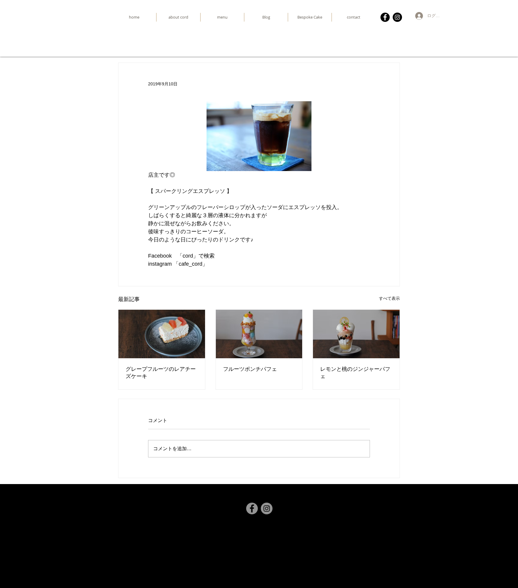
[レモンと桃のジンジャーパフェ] (356, 334)
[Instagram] (397, 17)
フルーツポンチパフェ (250, 369)
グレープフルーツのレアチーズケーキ (161, 372)
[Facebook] (385, 17)
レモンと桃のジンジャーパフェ (355, 372)
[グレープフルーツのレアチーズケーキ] (161, 334)
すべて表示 (389, 298)
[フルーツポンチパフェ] (259, 334)
